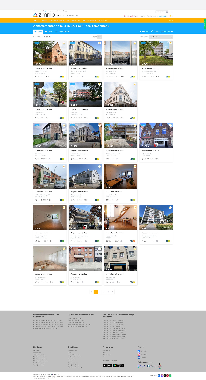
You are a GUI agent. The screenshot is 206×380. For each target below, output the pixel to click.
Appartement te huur (43, 68)
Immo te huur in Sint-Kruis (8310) (113, 332)
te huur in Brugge (42, 11)
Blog (171, 20)
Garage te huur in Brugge (76, 320)
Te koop (36, 20)
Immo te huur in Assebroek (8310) (113, 320)
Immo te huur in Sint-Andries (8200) (114, 330)
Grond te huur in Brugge (76, 322)
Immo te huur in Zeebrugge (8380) (114, 338)
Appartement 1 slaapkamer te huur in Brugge (47, 320)
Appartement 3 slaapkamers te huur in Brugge (48, 324)
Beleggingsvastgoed (89, 20)
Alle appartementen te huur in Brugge (45, 328)
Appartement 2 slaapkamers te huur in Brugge (48, 322)
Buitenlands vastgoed (70, 15)
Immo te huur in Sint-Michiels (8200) (114, 334)
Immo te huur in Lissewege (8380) (114, 328)
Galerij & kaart (64, 32)
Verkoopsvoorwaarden (88, 376)
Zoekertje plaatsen (131, 16)
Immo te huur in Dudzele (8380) (113, 324)
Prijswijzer (103, 20)
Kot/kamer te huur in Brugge (77, 326)
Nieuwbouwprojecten (57, 20)
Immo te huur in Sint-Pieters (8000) (114, 336)
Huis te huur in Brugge (75, 318)
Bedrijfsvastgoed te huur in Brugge (79, 324)
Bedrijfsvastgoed (73, 20)
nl (171, 12)
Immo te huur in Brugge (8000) (113, 322)
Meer (142, 16)
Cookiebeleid (51, 376)
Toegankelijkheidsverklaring (41, 378)
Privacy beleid (60, 376)
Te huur (44, 20)
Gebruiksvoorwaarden (39, 376)
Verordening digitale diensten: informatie (108, 376)
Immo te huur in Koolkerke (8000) (114, 326)
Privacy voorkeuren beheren (73, 376)
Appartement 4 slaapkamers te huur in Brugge (48, 326)
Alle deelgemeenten (127, 376)
